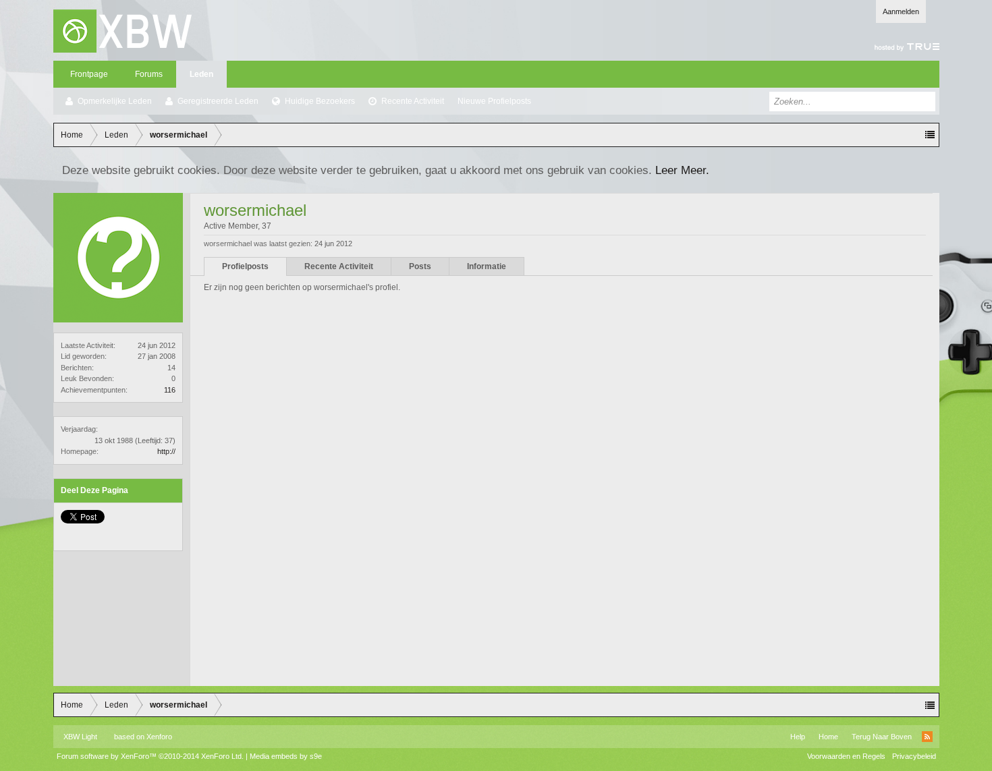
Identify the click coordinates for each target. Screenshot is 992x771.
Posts (420, 266)
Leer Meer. (682, 170)
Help (797, 737)
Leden (201, 74)
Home (828, 737)
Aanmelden (901, 11)
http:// (166, 451)
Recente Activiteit (412, 101)
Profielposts (245, 266)
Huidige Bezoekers (320, 101)
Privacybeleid (914, 756)
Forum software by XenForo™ (150, 756)
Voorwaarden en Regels (846, 756)
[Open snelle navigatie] (930, 135)
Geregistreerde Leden (217, 101)
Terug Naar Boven (882, 737)
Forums (149, 74)
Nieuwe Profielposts (494, 101)
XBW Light (80, 737)
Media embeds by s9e (286, 756)
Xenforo (159, 737)
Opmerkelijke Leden (115, 101)
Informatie (486, 266)
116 (169, 390)
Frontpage (89, 74)
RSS (927, 736)
